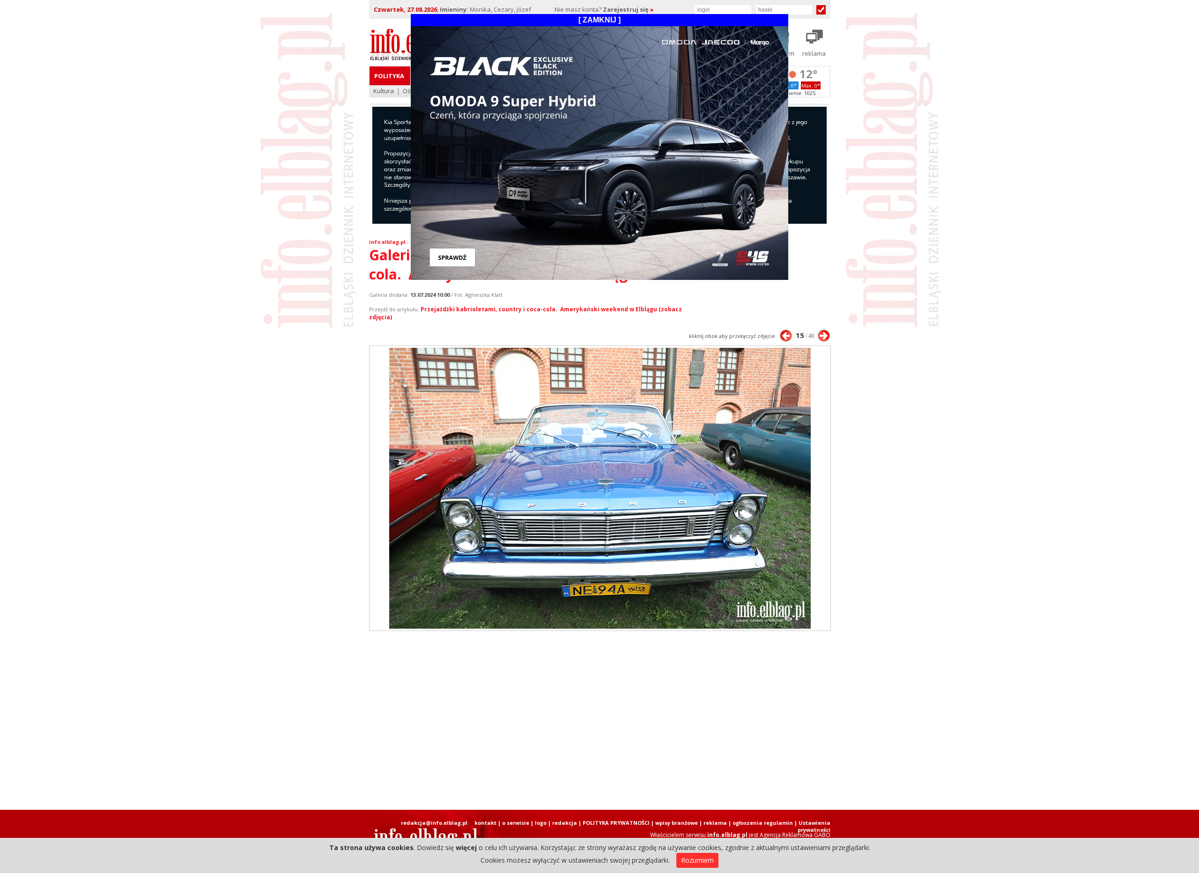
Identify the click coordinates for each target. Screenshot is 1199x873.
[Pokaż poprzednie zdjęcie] (786, 336)
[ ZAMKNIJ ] (599, 20)
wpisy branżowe (676, 822)
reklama (715, 822)
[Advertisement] (599, 720)
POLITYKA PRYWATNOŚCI (616, 822)
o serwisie (515, 822)
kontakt (485, 822)
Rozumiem (697, 860)
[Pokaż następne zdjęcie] (824, 336)
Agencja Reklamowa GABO (795, 835)
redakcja (564, 822)
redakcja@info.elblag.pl (434, 822)
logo (541, 822)
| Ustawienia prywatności (812, 826)
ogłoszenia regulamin (763, 822)
